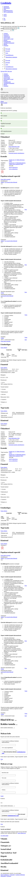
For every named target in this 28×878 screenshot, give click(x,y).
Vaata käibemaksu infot (14, 146)
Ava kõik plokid (4, 835)
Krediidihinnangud (8, 10)
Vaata (26, 314)
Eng (5, 19)
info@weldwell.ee (13, 167)
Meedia (5, 44)
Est (4, 18)
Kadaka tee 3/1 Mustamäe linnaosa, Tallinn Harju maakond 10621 (17, 163)
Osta (26, 209)
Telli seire (9, 71)
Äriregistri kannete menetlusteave (16, 153)
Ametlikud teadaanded (9, 43)
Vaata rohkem (4, 347)
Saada (2, 796)
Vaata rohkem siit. (21, 833)
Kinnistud (6, 45)
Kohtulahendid (7, 41)
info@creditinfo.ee (5, 874)
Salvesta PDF (4, 71)
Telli (26, 339)
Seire (5, 9)
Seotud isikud (7, 37)
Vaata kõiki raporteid (5, 179)
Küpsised (9, 876)
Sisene (5, 15)
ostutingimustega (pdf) (13, 815)
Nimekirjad (6, 6)
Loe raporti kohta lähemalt (11, 182)
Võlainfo (6, 33)
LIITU (5, 14)
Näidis (2, 182)
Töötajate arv (7, 36)
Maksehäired (7, 8)
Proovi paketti (4, 102)
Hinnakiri (12, 874)
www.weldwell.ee (13, 169)
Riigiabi (5, 40)
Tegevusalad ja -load (8, 38)
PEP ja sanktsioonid (8, 12)
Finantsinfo (6, 34)
